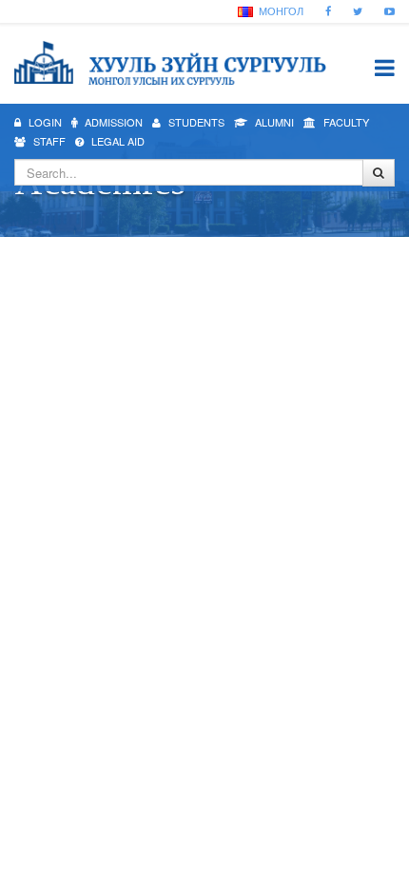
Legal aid (116, 140)
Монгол (279, 10)
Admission (112, 121)
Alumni (273, 121)
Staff (48, 140)
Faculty (345, 121)
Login (44, 121)
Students (195, 121)
